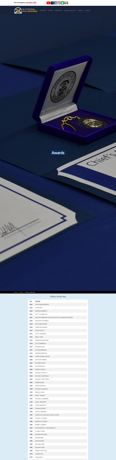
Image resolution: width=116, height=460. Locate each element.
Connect (87, 10)
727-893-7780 (31, 2)
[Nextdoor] (62, 3)
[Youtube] (48, 2)
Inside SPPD (43, 10)
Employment (58, 10)
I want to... (80, 10)
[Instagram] (59, 3)
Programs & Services (70, 10)
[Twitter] (52, 2)
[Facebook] (55, 3)
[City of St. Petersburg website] (66, 3)
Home (15, 292)
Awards (21, 292)
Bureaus (50, 10)
